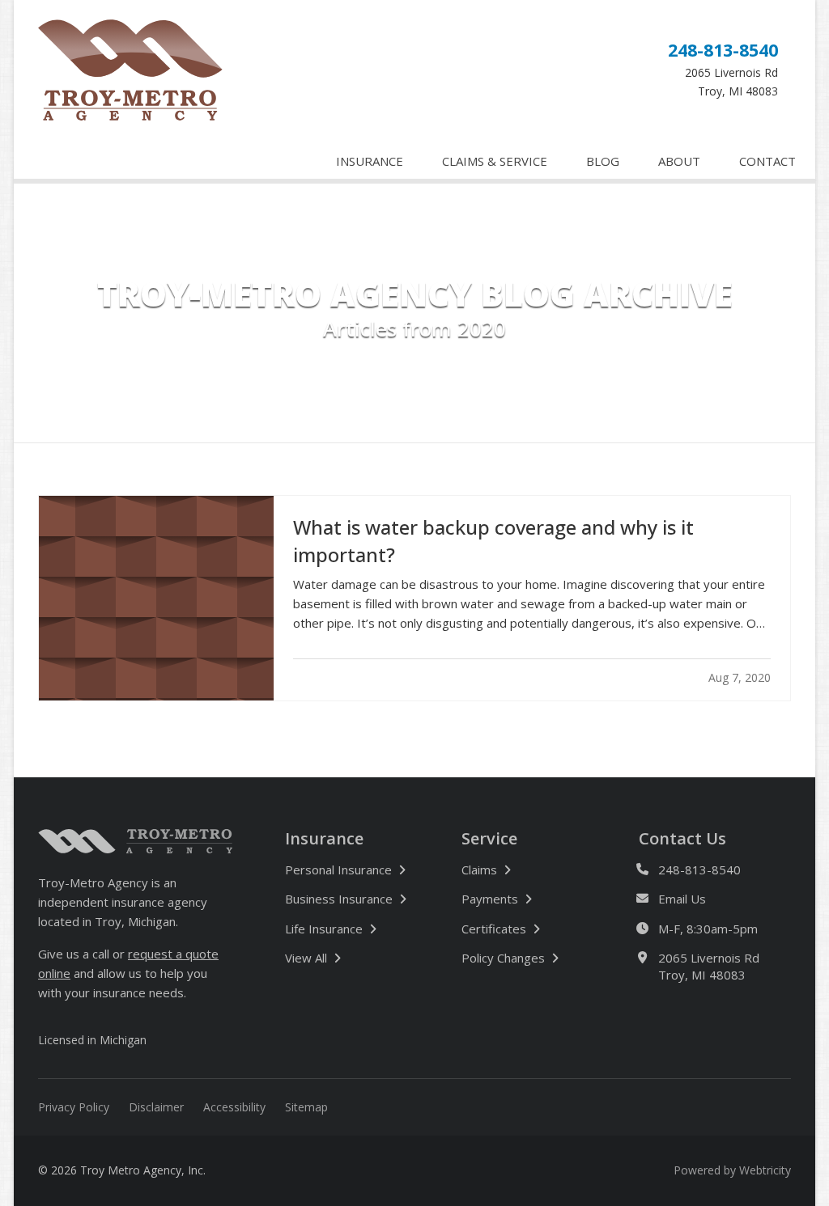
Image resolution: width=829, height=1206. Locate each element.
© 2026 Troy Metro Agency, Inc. (122, 1170)
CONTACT (767, 161)
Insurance (324, 838)
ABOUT (679, 161)
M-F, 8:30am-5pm (708, 928)
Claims (479, 869)
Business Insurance (339, 899)
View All (360, 957)
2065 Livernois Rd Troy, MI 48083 (708, 966)
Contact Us (682, 838)
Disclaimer (156, 1107)
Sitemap (306, 1107)
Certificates (493, 928)
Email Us (682, 899)
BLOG (602, 161)
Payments (489, 899)
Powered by (732, 1170)
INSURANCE (369, 161)
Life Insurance (324, 928)
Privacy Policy (73, 1107)
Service (489, 838)
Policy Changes (503, 958)
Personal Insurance (338, 869)
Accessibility (234, 1107)
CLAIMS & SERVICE (494, 161)
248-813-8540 (723, 49)
